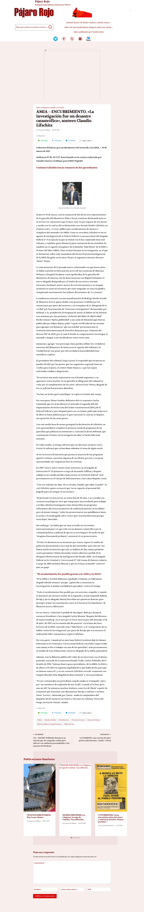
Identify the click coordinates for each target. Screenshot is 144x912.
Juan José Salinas (44, 130)
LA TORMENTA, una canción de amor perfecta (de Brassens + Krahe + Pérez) (95, 738)
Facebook (70, 140)
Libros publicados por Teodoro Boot (89, 32)
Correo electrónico (69, 889)
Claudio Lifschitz (50, 720)
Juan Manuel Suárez (107, 825)
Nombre (38, 889)
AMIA (38, 107)
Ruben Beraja (69, 724)
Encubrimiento (63, 720)
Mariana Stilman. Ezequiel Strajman (49, 724)
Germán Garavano (78, 720)
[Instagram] (80, 38)
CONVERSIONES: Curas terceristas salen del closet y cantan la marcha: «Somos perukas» (110, 818)
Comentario (39, 863)
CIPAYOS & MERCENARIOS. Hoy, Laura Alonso (39, 816)
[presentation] (39, 788)
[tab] (71, 837)
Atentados (45, 107)
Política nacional (57, 107)
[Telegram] (55, 38)
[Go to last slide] (26, 800)
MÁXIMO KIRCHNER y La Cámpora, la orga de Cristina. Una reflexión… (73, 817)
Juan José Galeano (93, 720)
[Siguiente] (123, 800)
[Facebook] (63, 38)
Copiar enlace (85, 141)
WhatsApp (42, 140)
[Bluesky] (88, 38)
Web (89, 889)
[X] (72, 38)
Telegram (56, 140)
